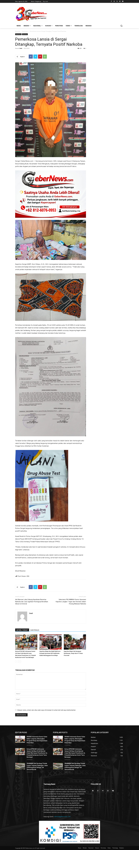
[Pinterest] (40, 57)
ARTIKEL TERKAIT (22, 630)
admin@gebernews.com (62, 817)
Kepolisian (25, 31)
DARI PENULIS (34, 630)
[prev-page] (16, 661)
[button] (121, 25)
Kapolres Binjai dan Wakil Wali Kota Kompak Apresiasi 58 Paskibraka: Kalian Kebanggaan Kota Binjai (49, 653)
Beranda (17, 31)
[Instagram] (114, 1)
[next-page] (19, 661)
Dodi (21, 48)
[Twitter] (117, 1)
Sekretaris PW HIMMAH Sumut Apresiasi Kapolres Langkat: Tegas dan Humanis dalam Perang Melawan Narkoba (71, 602)
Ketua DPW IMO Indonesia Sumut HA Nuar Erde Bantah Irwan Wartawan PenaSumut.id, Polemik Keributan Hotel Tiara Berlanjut (37, 753)
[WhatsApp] (45, 57)
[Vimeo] (120, 1)
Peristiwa (25, 34)
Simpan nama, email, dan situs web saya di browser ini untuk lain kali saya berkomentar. (46, 710)
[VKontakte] (113, 791)
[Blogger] (93, 791)
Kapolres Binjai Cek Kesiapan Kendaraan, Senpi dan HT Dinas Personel (73, 653)
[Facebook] (111, 1)
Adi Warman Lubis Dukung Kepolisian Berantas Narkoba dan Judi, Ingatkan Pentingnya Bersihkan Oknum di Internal (31, 602)
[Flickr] (103, 791)
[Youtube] (122, 1)
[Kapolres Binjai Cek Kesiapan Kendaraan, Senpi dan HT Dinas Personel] (75, 642)
